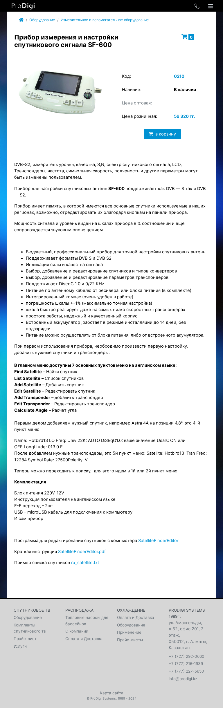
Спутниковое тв (32, 610)
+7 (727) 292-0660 (186, 656)
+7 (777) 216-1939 (186, 663)
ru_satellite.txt (85, 562)
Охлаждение (131, 610)
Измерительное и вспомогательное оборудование (105, 20)
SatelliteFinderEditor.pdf (82, 551)
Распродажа (79, 610)
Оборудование (42, 20)
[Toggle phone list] (196, 6)
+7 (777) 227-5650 (186, 671)
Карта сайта (111, 693)
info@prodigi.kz (183, 678)
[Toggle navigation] (210, 6)
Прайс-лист (25, 638)
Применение (129, 632)
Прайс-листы (130, 639)
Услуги (20, 646)
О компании (76, 631)
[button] (99, 68)
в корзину (159, 97)
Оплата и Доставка (83, 638)
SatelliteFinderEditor (158, 540)
